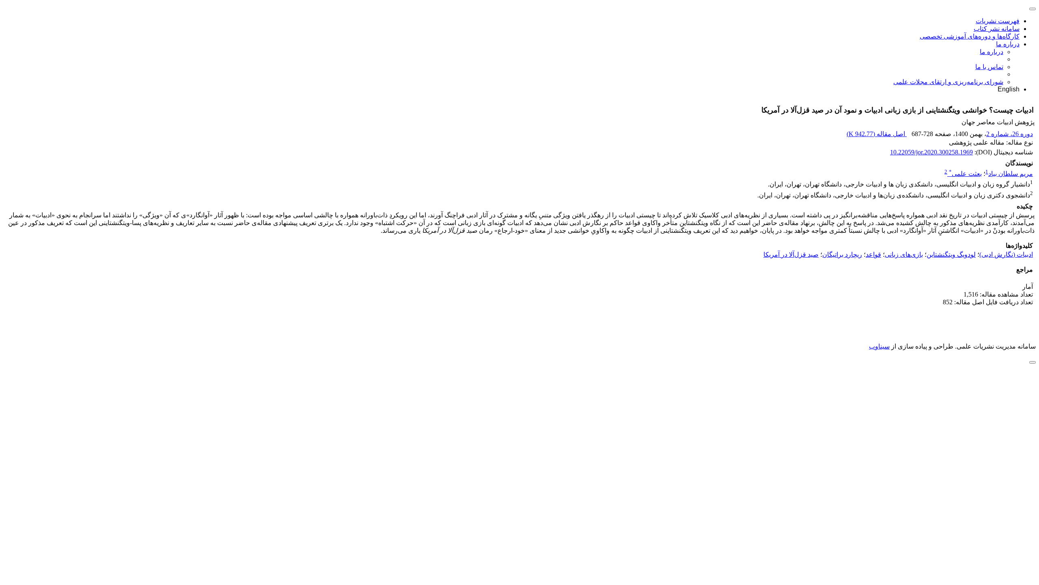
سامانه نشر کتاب (997, 28)
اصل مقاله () (877, 133)
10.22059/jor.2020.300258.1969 (931, 152)
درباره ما (1008, 44)
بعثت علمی (965, 173)
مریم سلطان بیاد (1010, 173)
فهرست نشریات (998, 20)
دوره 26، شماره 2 (1009, 133)
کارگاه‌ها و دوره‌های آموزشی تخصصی (970, 36)
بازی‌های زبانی (904, 254)
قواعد (873, 254)
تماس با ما (989, 66)
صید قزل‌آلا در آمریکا (791, 254)
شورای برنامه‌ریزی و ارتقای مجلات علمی (948, 81)
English (1009, 89)
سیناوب (879, 346)
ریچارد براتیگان (842, 254)
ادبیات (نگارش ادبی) (1006, 254)
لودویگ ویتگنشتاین (951, 254)
